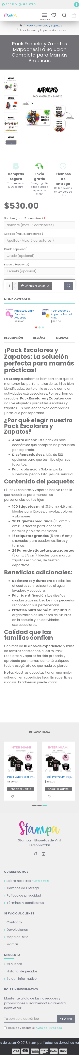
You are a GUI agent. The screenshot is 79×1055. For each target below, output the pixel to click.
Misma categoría (17, 299)
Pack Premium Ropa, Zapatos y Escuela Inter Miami (59, 777)
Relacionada (39, 732)
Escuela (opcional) (16, 264)
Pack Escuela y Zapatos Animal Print (61, 314)
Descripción (13, 338)
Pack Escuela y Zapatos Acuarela (24, 314)
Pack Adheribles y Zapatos (44, 25)
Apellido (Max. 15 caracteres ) (23, 234)
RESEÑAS (39, 338)
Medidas (62, 338)
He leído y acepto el (35, 1028)
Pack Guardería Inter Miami (21, 777)
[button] (11, 77)
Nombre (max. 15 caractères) (23, 218)
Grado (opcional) (15, 249)
